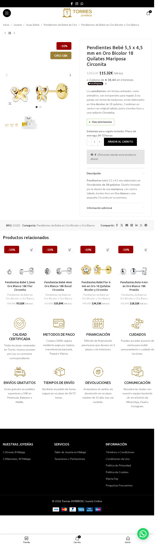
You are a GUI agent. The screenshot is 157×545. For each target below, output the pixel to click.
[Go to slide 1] (37, 107)
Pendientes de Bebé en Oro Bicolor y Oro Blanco (110, 24)
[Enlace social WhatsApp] (82, 4)
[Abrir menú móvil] (7, 13)
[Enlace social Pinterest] (131, 225)
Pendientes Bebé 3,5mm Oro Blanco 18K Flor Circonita (20, 286)
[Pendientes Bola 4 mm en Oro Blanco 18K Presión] (134, 261)
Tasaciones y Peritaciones (69, 458)
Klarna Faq (112, 478)
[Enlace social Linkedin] (136, 225)
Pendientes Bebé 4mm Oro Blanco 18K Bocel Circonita (58, 286)
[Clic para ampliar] (10, 103)
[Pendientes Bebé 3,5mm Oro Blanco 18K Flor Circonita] (20, 261)
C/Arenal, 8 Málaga (14, 452)
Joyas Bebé (32, 24)
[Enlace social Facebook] (72, 4)
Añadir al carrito (120, 141)
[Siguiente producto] (14, 33)
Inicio (6, 24)
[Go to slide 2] (40, 107)
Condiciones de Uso (118, 458)
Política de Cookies (117, 472)
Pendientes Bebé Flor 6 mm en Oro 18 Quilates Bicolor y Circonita (96, 286)
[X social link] (121, 225)
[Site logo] (77, 12)
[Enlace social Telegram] (145, 225)
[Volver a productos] (9, 33)
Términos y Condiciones (120, 452)
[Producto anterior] (5, 33)
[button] (7, 75)
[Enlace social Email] (126, 225)
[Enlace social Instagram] (76, 4)
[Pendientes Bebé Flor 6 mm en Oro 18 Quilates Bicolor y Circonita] (96, 261)
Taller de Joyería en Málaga (70, 452)
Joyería (17, 24)
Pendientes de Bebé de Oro (60, 24)
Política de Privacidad (118, 465)
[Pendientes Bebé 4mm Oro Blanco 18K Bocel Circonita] (58, 261)
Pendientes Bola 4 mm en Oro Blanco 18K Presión (134, 286)
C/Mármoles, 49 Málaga (17, 458)
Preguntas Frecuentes (119, 485)
